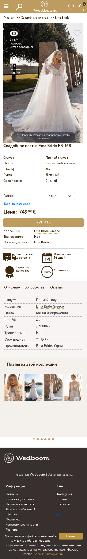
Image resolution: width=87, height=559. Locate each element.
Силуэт (8, 158)
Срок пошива (12, 181)
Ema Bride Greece (47, 231)
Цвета (8, 163)
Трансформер (13, 237)
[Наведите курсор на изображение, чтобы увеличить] (43, 82)
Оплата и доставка (20, 499)
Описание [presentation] (12, 287)
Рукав (7, 175)
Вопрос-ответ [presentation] (35, 287)
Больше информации (49, 554)
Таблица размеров (16, 203)
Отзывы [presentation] (56, 287)
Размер (8, 196)
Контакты (63, 504)
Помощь (12, 494)
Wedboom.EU (40, 474)
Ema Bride (41, 242)
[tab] (13, 288)
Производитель (15, 242)
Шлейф (9, 169)
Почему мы (64, 494)
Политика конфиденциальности (22, 522)
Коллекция (11, 231)
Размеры (12, 529)
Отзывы (61, 499)
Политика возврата (20, 504)
